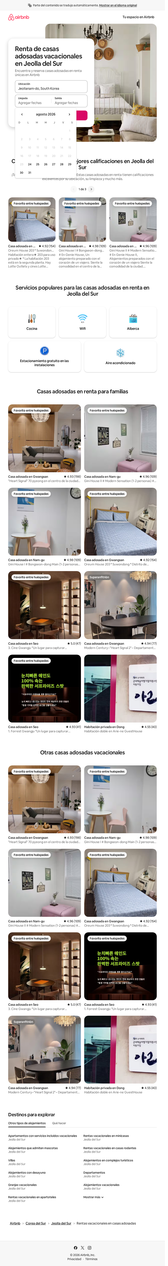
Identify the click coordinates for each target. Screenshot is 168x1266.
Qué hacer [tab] (59, 1123)
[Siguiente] (91, 189)
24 (29, 164)
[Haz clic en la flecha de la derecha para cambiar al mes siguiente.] (69, 114)
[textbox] (33, 102)
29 (69, 164)
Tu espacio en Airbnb (138, 17)
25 (37, 164)
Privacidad (74, 1259)
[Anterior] (73, 189)
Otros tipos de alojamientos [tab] (27, 1123)
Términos (91, 1259)
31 (29, 172)
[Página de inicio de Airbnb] (18, 17)
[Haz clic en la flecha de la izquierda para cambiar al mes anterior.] (22, 114)
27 (53, 164)
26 (45, 164)
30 (21, 172)
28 (61, 164)
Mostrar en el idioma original (118, 5)
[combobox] (51, 88)
